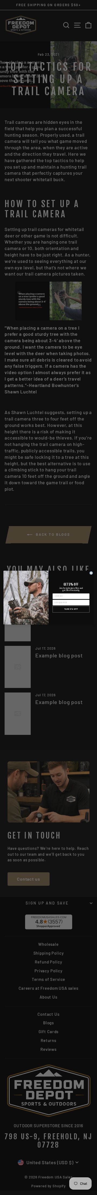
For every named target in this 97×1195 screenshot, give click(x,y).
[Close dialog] (91, 572)
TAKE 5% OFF (71, 609)
